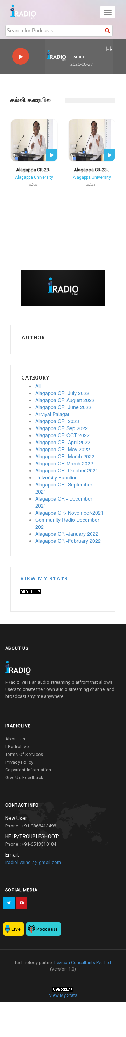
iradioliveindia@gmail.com (33, 862)
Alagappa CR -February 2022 (68, 540)
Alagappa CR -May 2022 (62, 449)
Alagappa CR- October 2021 (66, 470)
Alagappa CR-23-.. (34, 169)
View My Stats (44, 578)
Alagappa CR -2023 (57, 421)
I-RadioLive (17, 746)
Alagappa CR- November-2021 (69, 512)
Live (16, 929)
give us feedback (24, 777)
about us (15, 739)
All (38, 385)
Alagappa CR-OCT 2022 (62, 435)
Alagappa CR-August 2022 (64, 399)
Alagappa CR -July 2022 (62, 392)
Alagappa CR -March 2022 (64, 456)
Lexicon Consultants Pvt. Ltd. (82, 962)
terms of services (24, 754)
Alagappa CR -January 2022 (66, 533)
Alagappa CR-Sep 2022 (61, 428)
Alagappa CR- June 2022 (63, 407)
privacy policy (19, 762)
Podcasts (47, 929)
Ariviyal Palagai (52, 414)
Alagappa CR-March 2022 (64, 463)
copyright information (28, 769)
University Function (56, 477)
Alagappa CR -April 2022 (62, 442)
